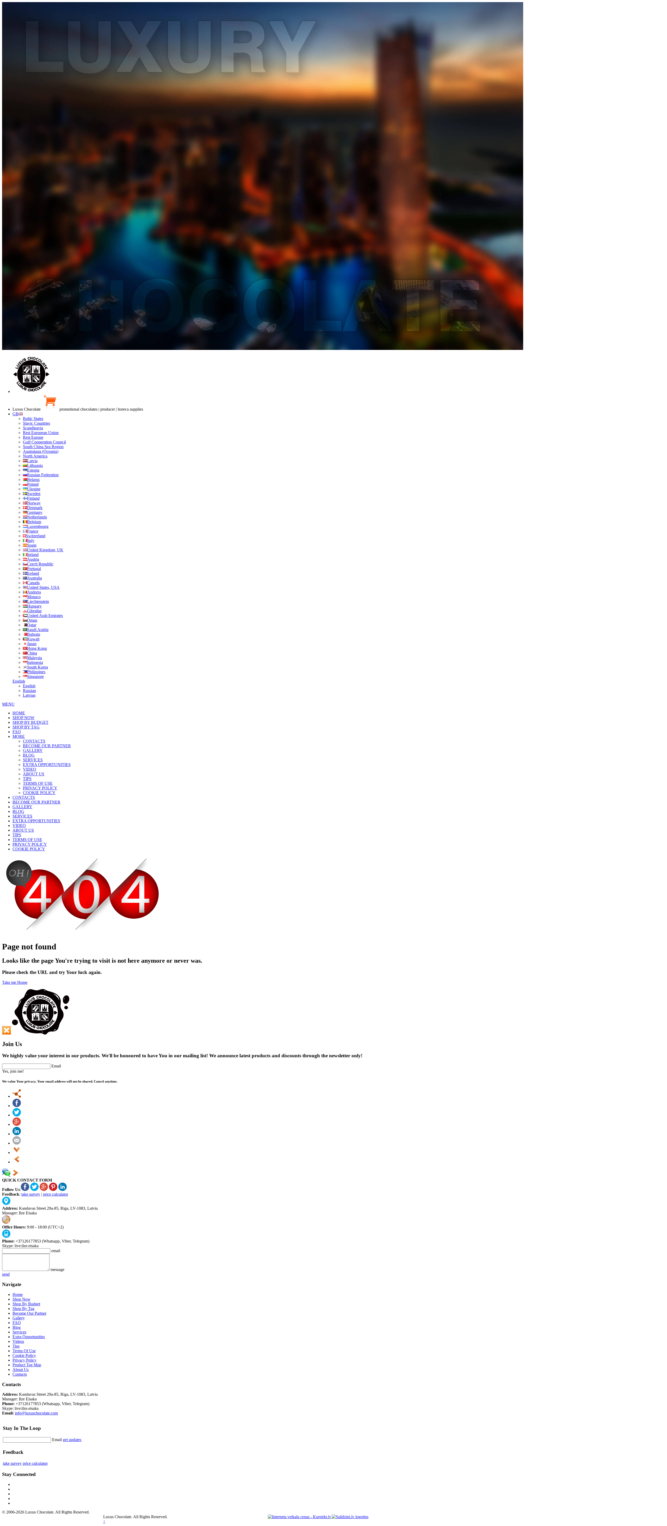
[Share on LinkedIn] (17, 1134)
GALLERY (33, 750)
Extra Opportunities (29, 1337)
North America (35, 456)
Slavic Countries (36, 423)
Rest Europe (33, 437)
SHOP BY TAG (26, 727)
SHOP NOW (23, 717)
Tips (16, 1346)
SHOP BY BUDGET (30, 722)
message (57, 1269)
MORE (19, 736)
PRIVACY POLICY (40, 788)
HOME (19, 713)
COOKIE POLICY (39, 792)
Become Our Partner (29, 1313)
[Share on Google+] (17, 1124)
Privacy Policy (24, 1360)
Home (18, 1294)
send (6, 1274)
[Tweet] (17, 1115)
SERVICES (33, 760)
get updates (72, 1439)
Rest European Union (41, 432)
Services (19, 1332)
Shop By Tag (23, 1308)
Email (56, 1066)
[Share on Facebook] (17, 1105)
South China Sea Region (43, 446)
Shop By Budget (26, 1304)
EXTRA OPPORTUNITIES (47, 764)
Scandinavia (33, 428)
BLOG (29, 755)
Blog (17, 1327)
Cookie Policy (24, 1355)
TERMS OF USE (38, 783)
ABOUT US (33, 774)
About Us (21, 1369)
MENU (8, 704)
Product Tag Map (27, 1365)
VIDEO (29, 769)
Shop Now (21, 1299)
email (55, 1251)
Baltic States (33, 418)
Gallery (19, 1318)
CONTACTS (34, 741)
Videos (18, 1341)
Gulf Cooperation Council (44, 442)
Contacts (20, 1374)
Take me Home (14, 982)
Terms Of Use (24, 1351)
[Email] (17, 1143)
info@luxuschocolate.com (36, 1413)
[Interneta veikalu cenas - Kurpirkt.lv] (299, 1517)
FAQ (17, 732)
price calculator (55, 1194)
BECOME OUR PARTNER (47, 746)
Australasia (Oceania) (40, 451)
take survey (30, 1194)
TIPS (27, 778)
